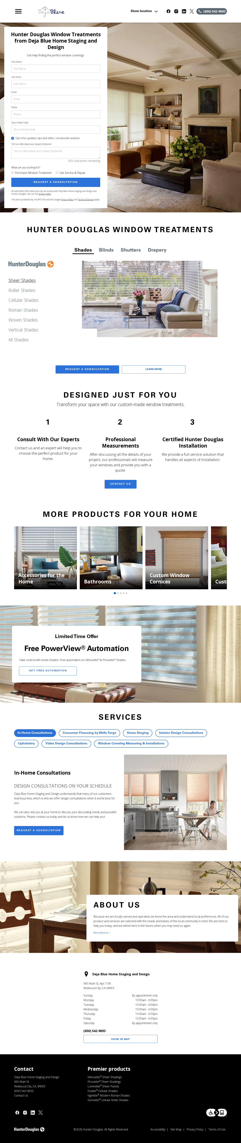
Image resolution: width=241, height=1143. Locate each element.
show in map (120, 1039)
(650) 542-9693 (94, 1031)
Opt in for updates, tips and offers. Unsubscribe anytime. (47, 138)
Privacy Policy (67, 199)
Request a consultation (39, 830)
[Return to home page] (78, 11)
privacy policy (44, 193)
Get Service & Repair (72, 173)
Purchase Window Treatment (33, 173)
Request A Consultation (87, 369)
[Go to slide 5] (126, 593)
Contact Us (120, 484)
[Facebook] (168, 11)
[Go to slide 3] (121, 593)
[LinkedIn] (184, 11)
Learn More (154, 369)
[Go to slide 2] (118, 593)
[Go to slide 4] (123, 593)
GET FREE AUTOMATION (48, 671)
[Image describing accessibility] (216, 1112)
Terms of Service (86, 199)
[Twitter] (192, 11)
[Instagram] (176, 11)
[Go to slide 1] (115, 593)
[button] (18, 11)
